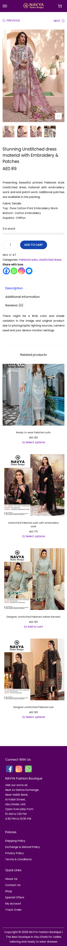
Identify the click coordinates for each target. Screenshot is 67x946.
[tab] (33, 288)
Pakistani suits (28, 260)
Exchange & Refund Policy (22, 847)
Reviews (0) (14, 305)
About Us (11, 879)
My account (13, 904)
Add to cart (33, 245)
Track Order (13, 910)
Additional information (22, 297)
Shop (8, 891)
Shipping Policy (15, 841)
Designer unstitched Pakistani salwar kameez (33, 616)
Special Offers (14, 897)
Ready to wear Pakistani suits (33, 432)
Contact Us (12, 885)
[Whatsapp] (13, 270)
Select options (35, 442)
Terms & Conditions (18, 859)
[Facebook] (6, 270)
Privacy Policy (14, 853)
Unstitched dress (50, 260)
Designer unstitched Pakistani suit (33, 707)
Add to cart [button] (35, 627)
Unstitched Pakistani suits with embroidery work (33, 524)
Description (14, 288)
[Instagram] (21, 270)
